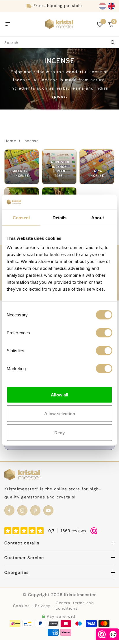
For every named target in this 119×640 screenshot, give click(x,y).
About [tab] (97, 217)
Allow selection (59, 413)
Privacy (42, 605)
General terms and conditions (75, 605)
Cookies (21, 605)
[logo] (59, 23)
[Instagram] (22, 510)
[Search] (113, 42)
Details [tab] (60, 217)
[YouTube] (48, 510)
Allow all (59, 394)
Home (10, 140)
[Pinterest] (35, 510)
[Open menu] (8, 24)
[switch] (104, 332)
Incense (31, 140)
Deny (59, 432)
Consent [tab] (21, 217)
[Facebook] (9, 510)
